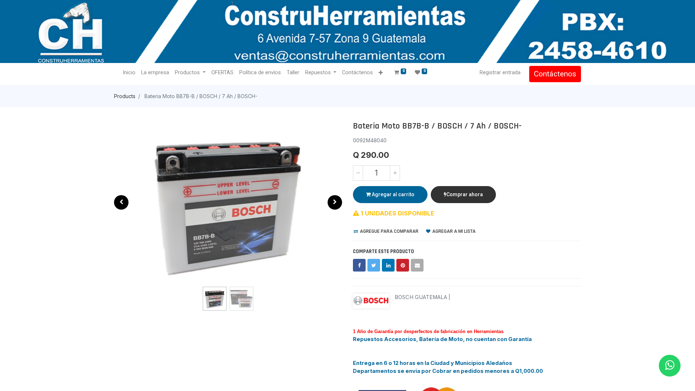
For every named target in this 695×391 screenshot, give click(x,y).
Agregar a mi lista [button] (453, 231)
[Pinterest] (402, 265)
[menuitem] (129, 73)
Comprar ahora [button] (464, 194)
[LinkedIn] (388, 265)
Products (124, 96)
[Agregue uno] (395, 173)
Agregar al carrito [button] (392, 194)
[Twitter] (373, 265)
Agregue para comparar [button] (388, 231)
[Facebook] (359, 265)
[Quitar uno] (358, 173)
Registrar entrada (500, 72)
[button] (381, 73)
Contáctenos (555, 74)
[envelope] (417, 265)
